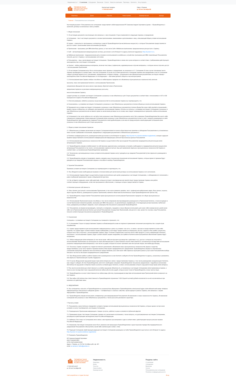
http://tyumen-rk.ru (148, 52)
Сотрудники (92, 2)
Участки (109, 15)
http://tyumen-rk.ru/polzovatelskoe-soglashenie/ (141, 135)
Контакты (134, 2)
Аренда (161, 15)
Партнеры (126, 2)
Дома (92, 15)
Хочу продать (142, 2)
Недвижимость (72, 2)
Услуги (106, 2)
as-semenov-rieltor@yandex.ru (80, 346)
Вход (167, 375)
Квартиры (74, 15)
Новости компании (116, 2)
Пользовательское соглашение (155, 370)
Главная (70, 20)
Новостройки (127, 15)
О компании (83, 2)
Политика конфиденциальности (155, 372)
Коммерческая (144, 15)
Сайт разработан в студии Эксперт (78, 375)
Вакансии (100, 2)
